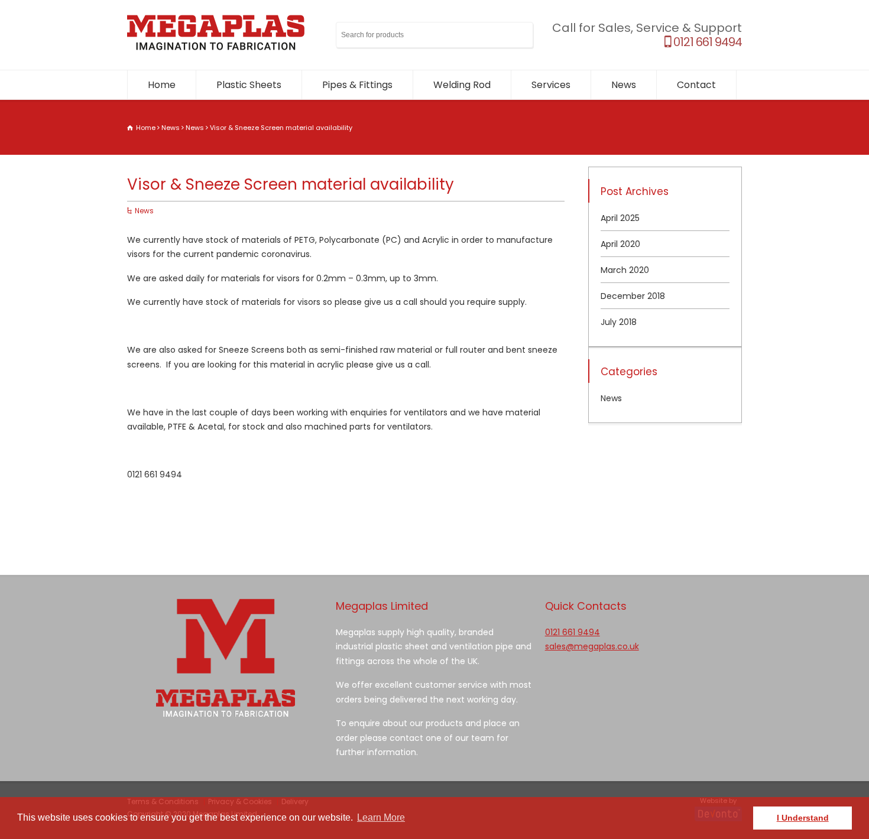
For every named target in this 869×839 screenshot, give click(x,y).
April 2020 (620, 244)
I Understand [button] (803, 817)
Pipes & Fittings (357, 85)
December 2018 (633, 296)
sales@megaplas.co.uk (592, 646)
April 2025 (620, 218)
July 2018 (619, 322)
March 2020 (625, 270)
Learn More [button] (381, 817)
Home (162, 85)
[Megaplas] (215, 47)
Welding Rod (462, 85)
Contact (696, 85)
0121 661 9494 (706, 42)
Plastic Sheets (248, 85)
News (623, 85)
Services (550, 85)
